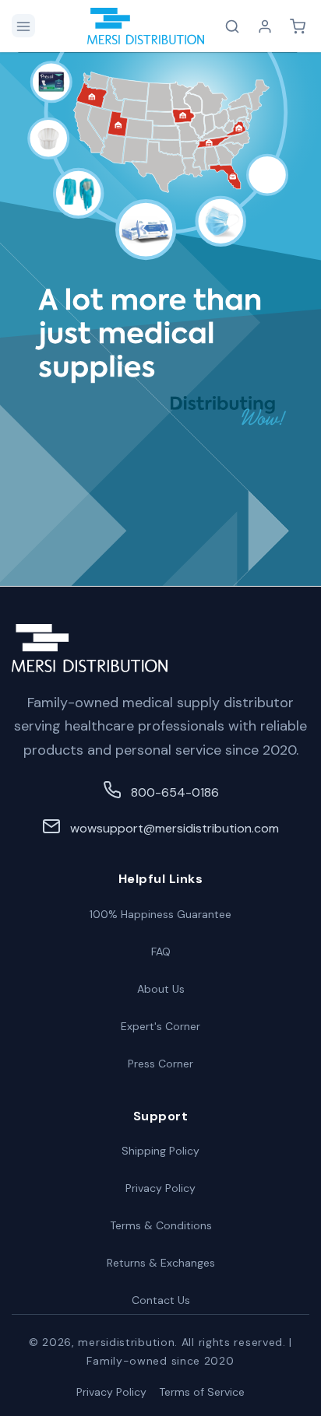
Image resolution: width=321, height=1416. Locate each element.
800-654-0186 (175, 792)
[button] (23, 25)
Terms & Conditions (161, 1225)
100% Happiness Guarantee (160, 914)
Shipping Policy (160, 1151)
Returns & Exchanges (161, 1263)
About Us (161, 989)
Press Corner (160, 1064)
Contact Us (161, 1300)
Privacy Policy (160, 1188)
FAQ (161, 952)
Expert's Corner (160, 1026)
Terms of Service (202, 1392)
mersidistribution (126, 1342)
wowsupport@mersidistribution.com (174, 828)
